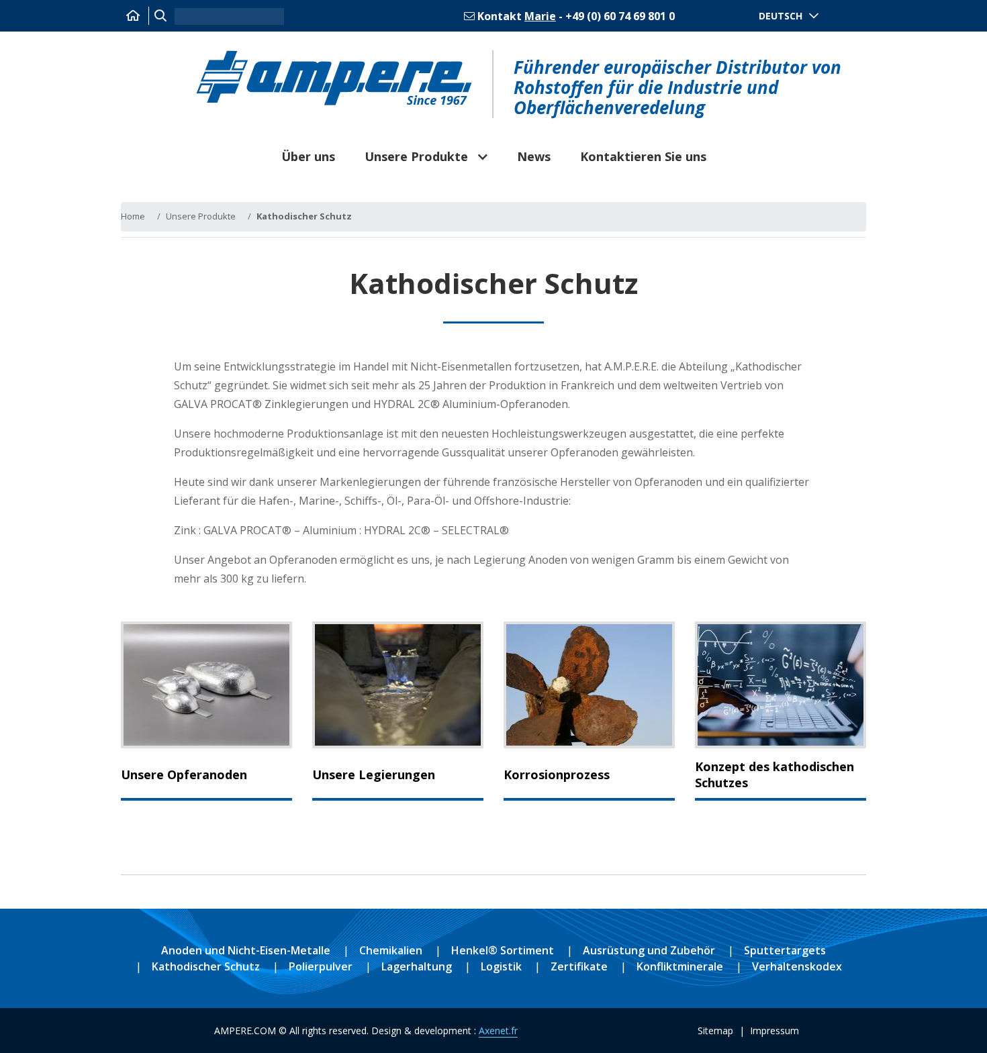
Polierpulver (320, 966)
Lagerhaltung (416, 966)
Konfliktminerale (680, 966)
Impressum (774, 1030)
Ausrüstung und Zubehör (649, 950)
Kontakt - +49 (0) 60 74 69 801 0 (575, 16)
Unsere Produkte (416, 156)
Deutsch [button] (780, 15)
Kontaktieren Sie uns (643, 156)
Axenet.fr (498, 1030)
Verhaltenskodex (797, 966)
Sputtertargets (785, 950)
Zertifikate (579, 966)
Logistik (501, 966)
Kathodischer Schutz (206, 966)
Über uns (308, 156)
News (534, 156)
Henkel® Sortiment (502, 950)
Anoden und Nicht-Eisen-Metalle (245, 950)
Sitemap (715, 1030)
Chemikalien (390, 950)
